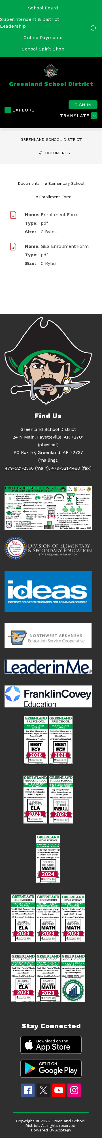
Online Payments (43, 37)
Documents (57, 153)
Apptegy (63, 1130)
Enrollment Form (59, 214)
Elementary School (66, 183)
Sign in (83, 104)
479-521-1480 (65, 468)
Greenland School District (51, 139)
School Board (43, 8)
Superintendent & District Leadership (29, 23)
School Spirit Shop (43, 49)
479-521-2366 (19, 468)
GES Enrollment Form (65, 246)
